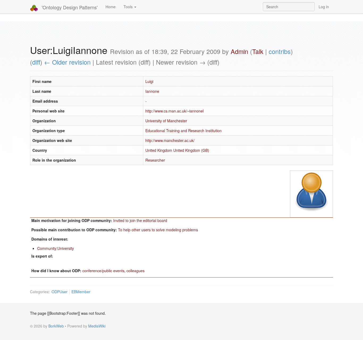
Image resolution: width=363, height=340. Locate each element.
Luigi (149, 81)
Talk (257, 51)
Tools (129, 6)
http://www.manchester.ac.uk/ (170, 140)
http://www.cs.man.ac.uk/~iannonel (174, 111)
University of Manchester (166, 120)
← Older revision (67, 61)
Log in (324, 6)
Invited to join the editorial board (140, 220)
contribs (280, 51)
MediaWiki (96, 326)
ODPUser (59, 291)
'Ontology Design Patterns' (69, 7)
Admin (239, 51)
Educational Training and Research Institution (183, 130)
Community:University (55, 248)
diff (36, 61)
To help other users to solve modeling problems (158, 229)
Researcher (155, 160)
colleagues (135, 270)
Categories (39, 291)
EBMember (80, 291)
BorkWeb (56, 326)
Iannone (152, 91)
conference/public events (103, 270)
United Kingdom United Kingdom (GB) (177, 150)
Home (110, 6)
